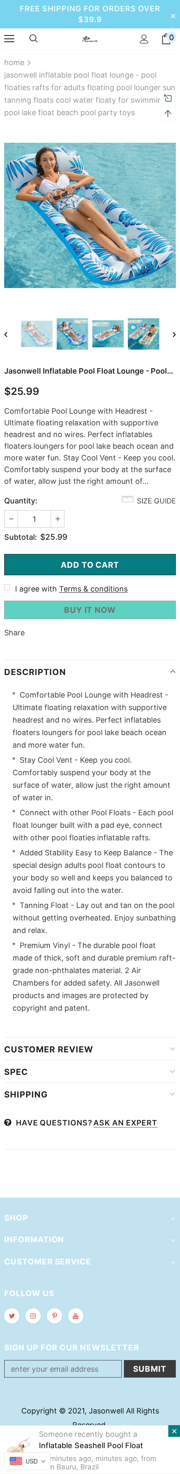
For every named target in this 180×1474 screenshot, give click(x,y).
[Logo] (90, 38)
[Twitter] (11, 1315)
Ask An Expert (125, 1122)
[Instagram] (33, 1315)
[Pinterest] (54, 1315)
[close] (173, 14)
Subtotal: (20, 537)
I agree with (36, 588)
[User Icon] (144, 39)
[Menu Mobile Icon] (9, 39)
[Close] (174, 1431)
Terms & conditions (93, 588)
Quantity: (20, 500)
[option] (90, 215)
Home (14, 62)
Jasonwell (106, 1410)
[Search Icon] (33, 39)
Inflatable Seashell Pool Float (91, 1445)
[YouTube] (75, 1315)
